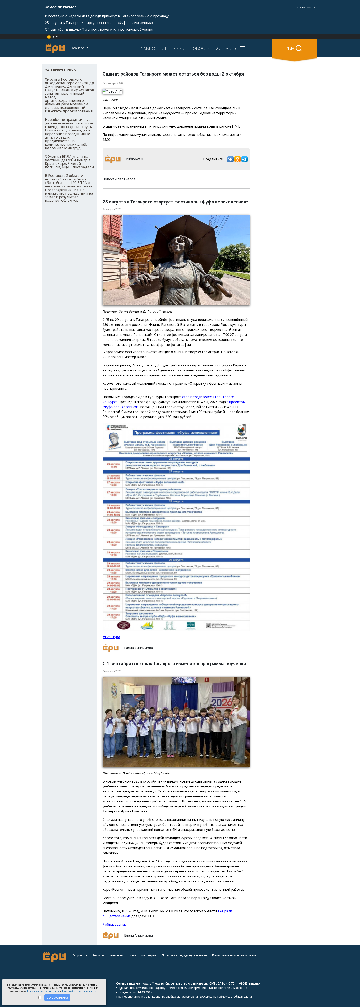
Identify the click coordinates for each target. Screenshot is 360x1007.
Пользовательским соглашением (42, 991)
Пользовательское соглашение (234, 955)
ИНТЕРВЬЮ (174, 48)
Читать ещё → (305, 7)
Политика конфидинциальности (184, 955)
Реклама (98, 955)
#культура (111, 637)
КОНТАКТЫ (226, 48)
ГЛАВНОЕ (148, 48)
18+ (290, 48)
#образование (114, 924)
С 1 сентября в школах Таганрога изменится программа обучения (99, 29)
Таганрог (77, 48)
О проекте (79, 955)
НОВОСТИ (200, 48)
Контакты (116, 955)
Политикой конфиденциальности (79, 991)
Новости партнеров (142, 955)
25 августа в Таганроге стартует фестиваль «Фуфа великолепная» (99, 22)
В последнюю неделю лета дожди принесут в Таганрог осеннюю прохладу (107, 16)
